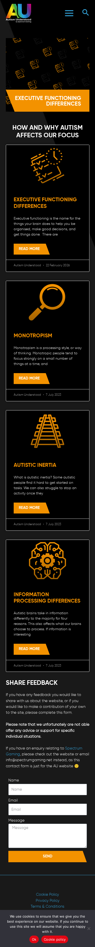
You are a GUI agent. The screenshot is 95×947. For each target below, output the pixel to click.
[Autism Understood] (18, 13)
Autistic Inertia (35, 465)
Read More (29, 249)
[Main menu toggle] (69, 13)
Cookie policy (55, 939)
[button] (85, 13)
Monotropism (33, 336)
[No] (88, 928)
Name (13, 780)
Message (16, 820)
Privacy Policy (48, 901)
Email (13, 800)
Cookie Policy (47, 894)
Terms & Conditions (47, 906)
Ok (34, 939)
